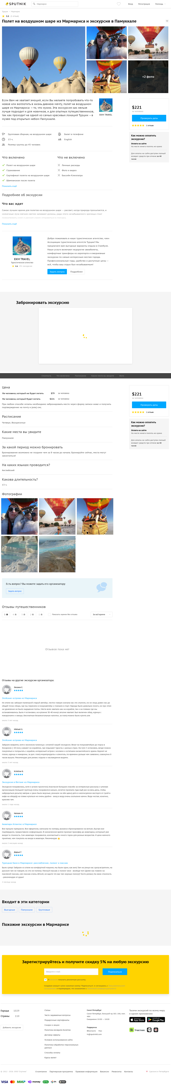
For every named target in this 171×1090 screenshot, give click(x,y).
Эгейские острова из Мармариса (19, 698)
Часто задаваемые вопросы (57, 1015)
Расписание (80, 376)
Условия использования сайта (58, 1040)
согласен (54, 980)
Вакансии (104, 1071)
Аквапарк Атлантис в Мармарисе (19, 824)
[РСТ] (156, 1030)
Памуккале (27, 909)
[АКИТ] (149, 1030)
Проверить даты (149, 118)
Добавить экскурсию (12, 1027)
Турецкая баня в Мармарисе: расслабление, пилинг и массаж (35, 863)
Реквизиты (117, 1071)
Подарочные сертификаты (56, 1020)
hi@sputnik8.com (94, 1034)
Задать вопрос (57, 271)
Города (10, 1010)
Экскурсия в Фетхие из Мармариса (20, 782)
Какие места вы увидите (102, 376)
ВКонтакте (91, 1031)
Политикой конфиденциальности (101, 988)
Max (100, 1031)
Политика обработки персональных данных (61, 1046)
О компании (41, 1071)
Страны (10, 1016)
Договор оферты (52, 1035)
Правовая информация (86, 1071)
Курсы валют (50, 1057)
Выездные (9, 909)
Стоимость (46, 376)
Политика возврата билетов (57, 1030)
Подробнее (76, 271)
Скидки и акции (51, 1025)
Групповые (44, 909)
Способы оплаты (52, 1052)
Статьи (47, 1010)
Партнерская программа (61, 1071)
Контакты (128, 1071)
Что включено (63, 376)
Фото (121, 376)
